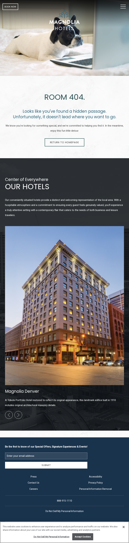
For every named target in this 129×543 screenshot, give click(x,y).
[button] (123, 6)
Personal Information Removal (95, 489)
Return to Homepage (64, 142)
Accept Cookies (83, 536)
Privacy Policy (95, 482)
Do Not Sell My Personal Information (51, 536)
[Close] (123, 527)
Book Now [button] (10, 6)
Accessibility (95, 476)
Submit (46, 465)
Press (34, 476)
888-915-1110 (64, 500)
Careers (33, 489)
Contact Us (33, 482)
